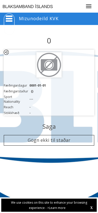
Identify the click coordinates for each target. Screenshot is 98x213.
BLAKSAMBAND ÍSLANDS (28, 6)
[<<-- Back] (6, 52)
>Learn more (56, 208)
